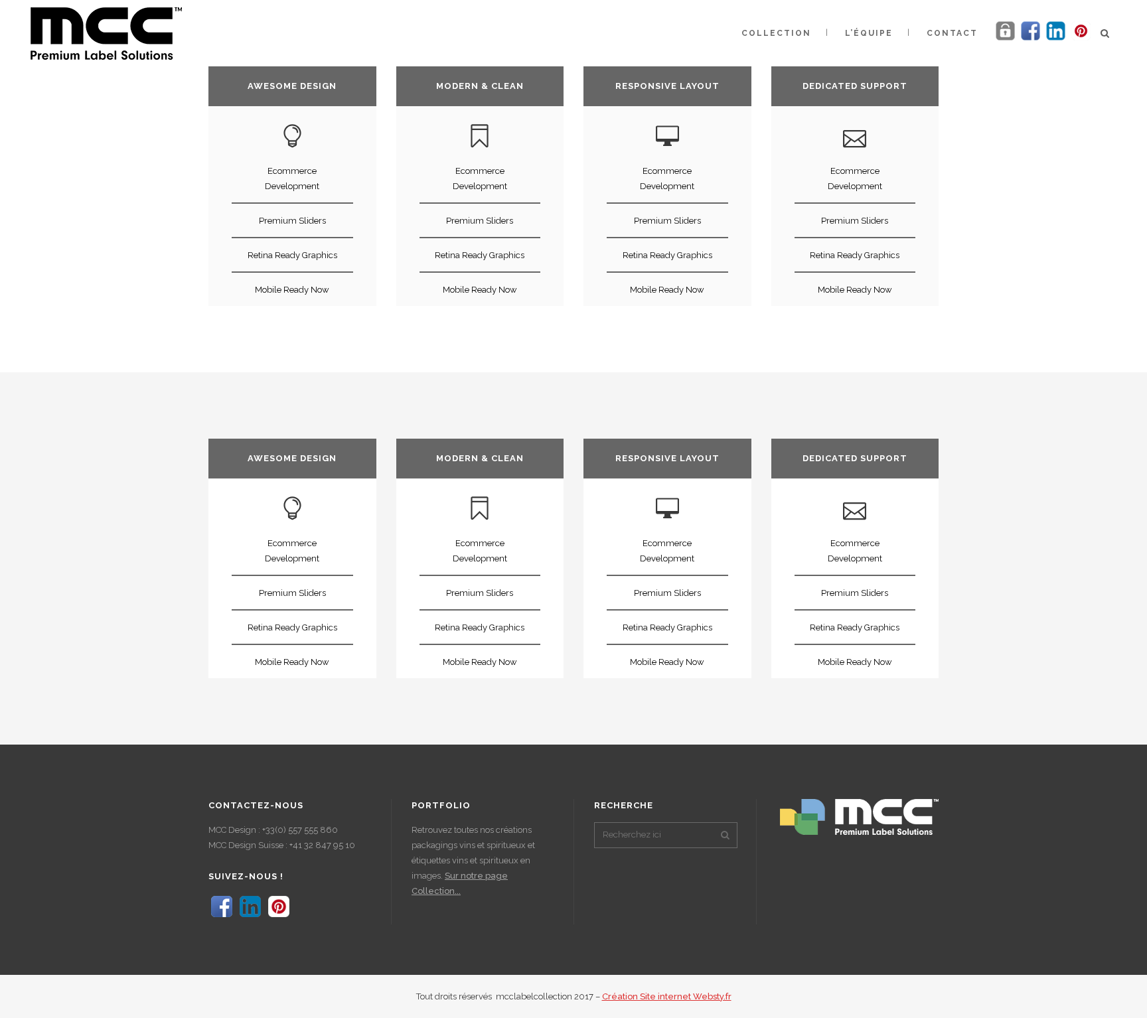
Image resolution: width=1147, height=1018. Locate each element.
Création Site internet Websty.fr (666, 996)
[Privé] (1005, 39)
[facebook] (1030, 39)
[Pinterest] (1081, 39)
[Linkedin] (1055, 39)
